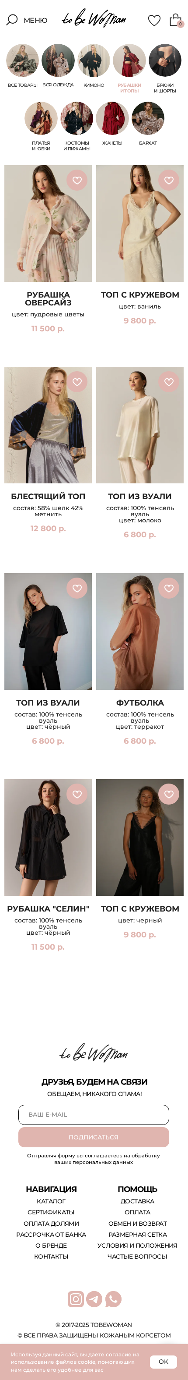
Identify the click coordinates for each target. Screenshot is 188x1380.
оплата (137, 1212)
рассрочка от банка (51, 1234)
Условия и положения (137, 1245)
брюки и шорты (165, 88)
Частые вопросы (137, 1256)
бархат (148, 143)
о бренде (50, 1245)
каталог (51, 1201)
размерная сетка (137, 1234)
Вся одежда (57, 85)
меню (36, 20)
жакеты (112, 143)
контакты (51, 1256)
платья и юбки (41, 146)
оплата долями (51, 1223)
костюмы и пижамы (76, 146)
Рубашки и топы (129, 88)
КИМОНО (94, 85)
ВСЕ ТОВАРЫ (22, 85)
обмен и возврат (137, 1223)
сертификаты (51, 1212)
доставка (137, 1201)
